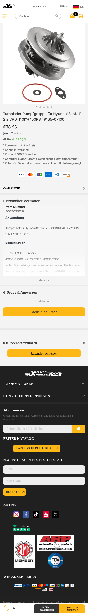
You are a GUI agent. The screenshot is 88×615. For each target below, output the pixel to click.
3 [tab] (44, 107)
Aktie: (7, 139)
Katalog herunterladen (37, 448)
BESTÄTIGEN (15, 491)
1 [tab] (36, 107)
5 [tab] (51, 107)
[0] (72, 16)
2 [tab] (40, 107)
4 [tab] (48, 107)
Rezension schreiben (44, 353)
